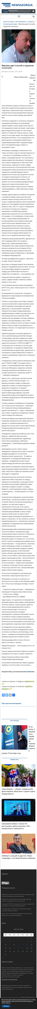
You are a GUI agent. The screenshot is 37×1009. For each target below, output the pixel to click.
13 (18, 944)
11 (10, 944)
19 (14, 948)
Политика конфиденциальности (27, 997)
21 (22, 948)
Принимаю (6, 1006)
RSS (3, 918)
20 (18, 948)
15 (27, 944)
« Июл (3, 957)
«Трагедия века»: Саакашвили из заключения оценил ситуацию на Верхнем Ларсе (16, 909)
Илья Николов (28, 672)
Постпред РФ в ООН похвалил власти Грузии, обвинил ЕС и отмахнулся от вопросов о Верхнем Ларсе (18, 905)
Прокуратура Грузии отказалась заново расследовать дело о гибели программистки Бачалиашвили (18, 895)
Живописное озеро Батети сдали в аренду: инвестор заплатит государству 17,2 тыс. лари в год (16, 900)
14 (22, 944)
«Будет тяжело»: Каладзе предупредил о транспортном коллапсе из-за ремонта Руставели (17, 914)
